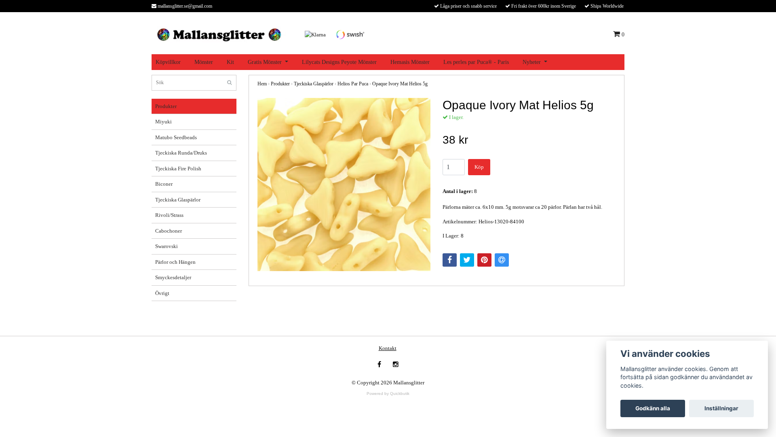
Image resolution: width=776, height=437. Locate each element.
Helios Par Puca (352, 84)
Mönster (203, 62)
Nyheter (532, 62)
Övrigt (162, 293)
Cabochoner (168, 231)
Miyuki (163, 122)
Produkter (166, 106)
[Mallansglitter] (219, 34)
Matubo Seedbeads (176, 137)
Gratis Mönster (265, 62)
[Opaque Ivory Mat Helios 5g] (343, 184)
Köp (479, 167)
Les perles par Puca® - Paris (476, 62)
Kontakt (387, 348)
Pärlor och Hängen (175, 262)
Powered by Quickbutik (388, 393)
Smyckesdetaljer (173, 277)
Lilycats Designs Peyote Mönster (339, 62)
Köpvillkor (168, 62)
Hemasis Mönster (410, 62)
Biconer (164, 184)
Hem (262, 84)
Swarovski (166, 246)
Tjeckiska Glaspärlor (177, 200)
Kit (230, 62)
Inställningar (721, 408)
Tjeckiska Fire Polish (178, 168)
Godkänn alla (652, 408)
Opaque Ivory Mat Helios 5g (400, 84)
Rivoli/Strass (169, 215)
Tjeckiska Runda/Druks (181, 153)
